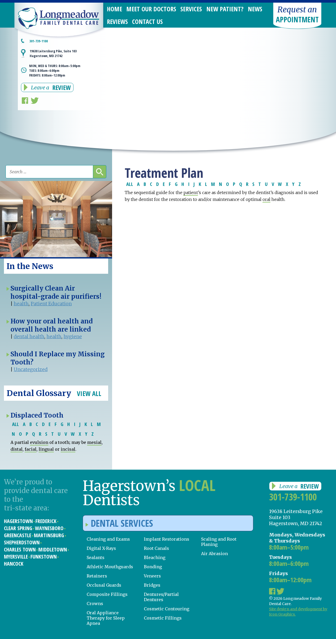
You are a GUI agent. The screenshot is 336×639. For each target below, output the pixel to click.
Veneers (152, 576)
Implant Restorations (166, 539)
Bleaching (154, 557)
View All (89, 393)
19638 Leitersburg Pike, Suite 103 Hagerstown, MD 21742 (53, 53)
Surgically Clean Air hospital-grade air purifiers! (55, 292)
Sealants (95, 557)
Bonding (153, 566)
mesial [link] (94, 442)
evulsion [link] (39, 442)
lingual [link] (46, 449)
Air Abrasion (214, 553)
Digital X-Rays (101, 548)
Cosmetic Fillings (163, 618)
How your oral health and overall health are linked (51, 325)
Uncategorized (31, 369)
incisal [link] (68, 449)
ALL (129, 184)
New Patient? (225, 8)
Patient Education (51, 304)
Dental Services (122, 523)
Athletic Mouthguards (110, 566)
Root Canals (156, 548)
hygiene (73, 336)
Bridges (152, 585)
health (21, 304)
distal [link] (16, 449)
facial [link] (30, 449)
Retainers (97, 576)
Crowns (95, 603)
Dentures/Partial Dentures (161, 597)
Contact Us (147, 21)
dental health (29, 336)
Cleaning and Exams (108, 539)
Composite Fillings (107, 594)
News (255, 8)
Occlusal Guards (104, 585)
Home (114, 8)
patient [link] (190, 192)
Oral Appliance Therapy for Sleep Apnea (106, 618)
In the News (30, 266)
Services (191, 8)
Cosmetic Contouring (166, 608)
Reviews (117, 21)
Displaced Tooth (37, 415)
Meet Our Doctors (151, 8)
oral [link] (266, 199)
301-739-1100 (293, 497)
